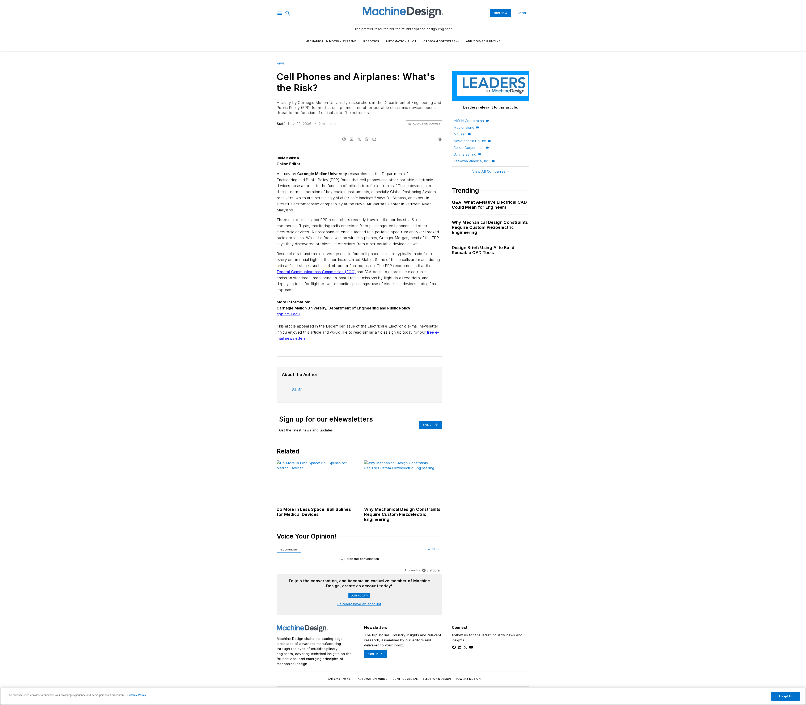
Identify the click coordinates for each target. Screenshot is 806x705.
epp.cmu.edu (288, 314)
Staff (281, 124)
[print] (440, 139)
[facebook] (344, 139)
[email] (374, 139)
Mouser (460, 134)
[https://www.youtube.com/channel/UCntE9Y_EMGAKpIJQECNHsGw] (471, 647)
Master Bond (464, 127)
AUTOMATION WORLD (372, 678)
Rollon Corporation (469, 147)
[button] (280, 13)
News (281, 63)
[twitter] (359, 139)
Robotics (371, 41)
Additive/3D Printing (483, 41)
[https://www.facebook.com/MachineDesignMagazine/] (454, 647)
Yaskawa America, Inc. (472, 161)
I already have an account (359, 604)
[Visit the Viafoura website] (431, 570)
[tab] (289, 549)
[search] (288, 13)
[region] (359, 559)
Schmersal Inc (465, 154)
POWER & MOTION (468, 678)
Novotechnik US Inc (470, 141)
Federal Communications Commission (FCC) (316, 272)
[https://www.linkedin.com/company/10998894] (460, 647)
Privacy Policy (136, 695)
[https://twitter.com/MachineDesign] (465, 647)
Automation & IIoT (401, 41)
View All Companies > (490, 171)
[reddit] (367, 139)
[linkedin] (351, 139)
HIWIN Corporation (469, 121)
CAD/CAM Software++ (441, 41)
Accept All (785, 696)
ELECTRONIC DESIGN (437, 678)
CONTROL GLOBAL (405, 678)
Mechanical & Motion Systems (331, 41)
